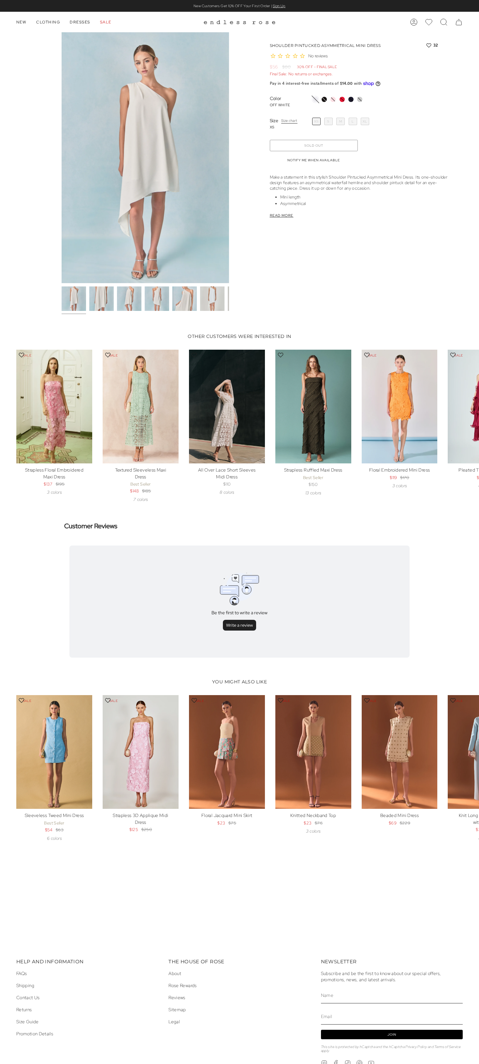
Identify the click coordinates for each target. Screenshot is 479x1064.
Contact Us (28, 997)
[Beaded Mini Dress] (400, 752)
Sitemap (177, 1009)
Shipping (25, 985)
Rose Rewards (182, 985)
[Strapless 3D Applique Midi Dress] (141, 752)
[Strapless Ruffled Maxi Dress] (313, 406)
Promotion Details (34, 1033)
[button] (21, 22)
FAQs (21, 973)
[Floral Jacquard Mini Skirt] (227, 752)
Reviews (176, 997)
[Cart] (458, 22)
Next (469, 421)
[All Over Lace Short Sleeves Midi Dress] (227, 406)
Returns (24, 1009)
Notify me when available (313, 160)
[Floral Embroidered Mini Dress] (400, 406)
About (174, 973)
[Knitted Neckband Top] (313, 752)
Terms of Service (447, 1046)
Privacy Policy (416, 1046)
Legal (174, 1021)
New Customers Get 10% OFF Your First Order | (239, 6)
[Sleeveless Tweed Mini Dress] (54, 752)
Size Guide (27, 1021)
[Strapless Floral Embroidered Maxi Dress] (54, 406)
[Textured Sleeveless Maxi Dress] (141, 406)
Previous (61, 157)
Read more (282, 215)
